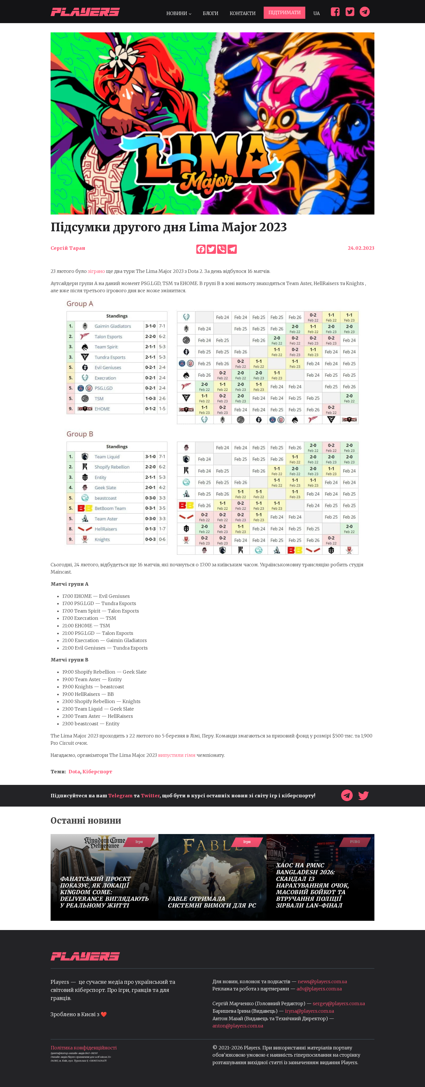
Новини (177, 13)
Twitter (150, 795)
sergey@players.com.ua (339, 1003)
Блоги (210, 13)
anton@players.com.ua (237, 1026)
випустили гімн (176, 755)
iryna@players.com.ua (309, 1011)
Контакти (243, 13)
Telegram (120, 795)
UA (316, 13)
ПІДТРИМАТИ (284, 12)
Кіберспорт (97, 771)
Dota (74, 771)
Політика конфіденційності (84, 1048)
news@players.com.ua (322, 981)
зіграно (96, 271)
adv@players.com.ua (319, 989)
